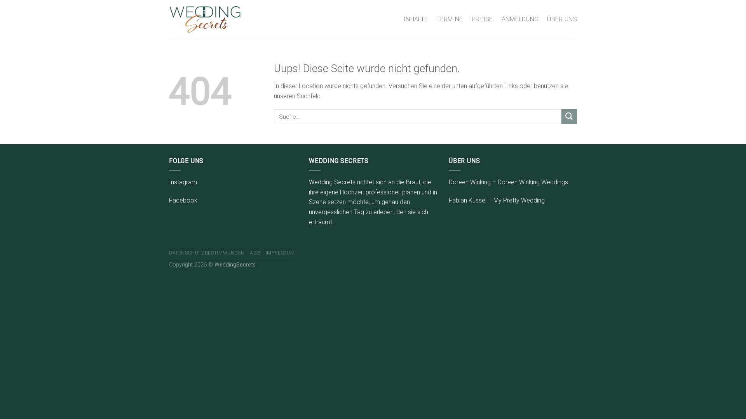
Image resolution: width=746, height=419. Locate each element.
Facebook (183, 200)
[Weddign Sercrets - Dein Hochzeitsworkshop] (205, 19)
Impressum (280, 253)
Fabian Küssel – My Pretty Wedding (497, 200)
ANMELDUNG (520, 19)
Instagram (183, 182)
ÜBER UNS (562, 19)
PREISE (482, 19)
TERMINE (449, 19)
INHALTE (416, 19)
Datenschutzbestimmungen (207, 253)
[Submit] (569, 116)
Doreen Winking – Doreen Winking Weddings (508, 182)
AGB (255, 253)
